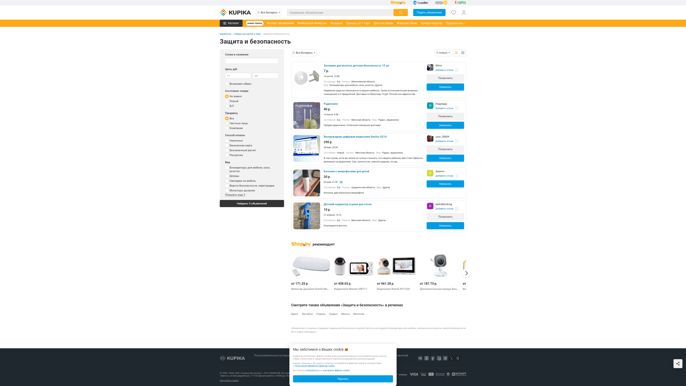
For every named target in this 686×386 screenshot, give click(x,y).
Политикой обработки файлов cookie (315, 366)
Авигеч (440, 171)
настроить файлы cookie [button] (336, 370)
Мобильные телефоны (312, 23)
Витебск (307, 314)
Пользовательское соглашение (274, 355)
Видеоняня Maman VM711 (350, 289)
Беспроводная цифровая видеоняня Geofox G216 (355, 136)
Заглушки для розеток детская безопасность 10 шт (356, 65)
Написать (445, 87)
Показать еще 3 (235, 195)
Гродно (333, 314)
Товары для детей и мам (247, 34)
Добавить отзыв (444, 70)
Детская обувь (383, 23)
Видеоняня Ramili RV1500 (393, 289)
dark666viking (444, 204)
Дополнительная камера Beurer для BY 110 (439, 289)
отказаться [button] (311, 370)
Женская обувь (407, 23)
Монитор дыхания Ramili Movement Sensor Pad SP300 (310, 289)
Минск (345, 314)
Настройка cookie (229, 380)
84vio (439, 65)
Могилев (358, 314)
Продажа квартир (458, 23)
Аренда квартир (431, 23)
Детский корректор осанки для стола (347, 204)
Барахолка (225, 34)
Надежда (441, 103)
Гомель (320, 314)
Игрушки (336, 23)
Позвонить (445, 78)
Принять (343, 378)
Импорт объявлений (280, 23)
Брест (295, 314)
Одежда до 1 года (358, 23)
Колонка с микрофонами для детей (346, 171)
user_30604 (442, 136)
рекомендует (324, 244)
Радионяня (331, 103)
